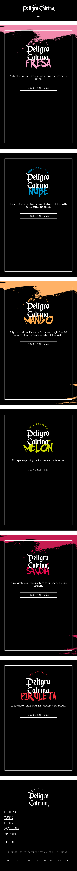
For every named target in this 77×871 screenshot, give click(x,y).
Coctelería (11, 828)
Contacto (10, 834)
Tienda (8, 823)
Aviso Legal (13, 860)
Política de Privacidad (35, 860)
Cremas (8, 817)
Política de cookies (61, 860)
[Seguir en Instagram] (12, 842)
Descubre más (38, 87)
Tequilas (10, 812)
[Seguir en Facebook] (6, 842)
